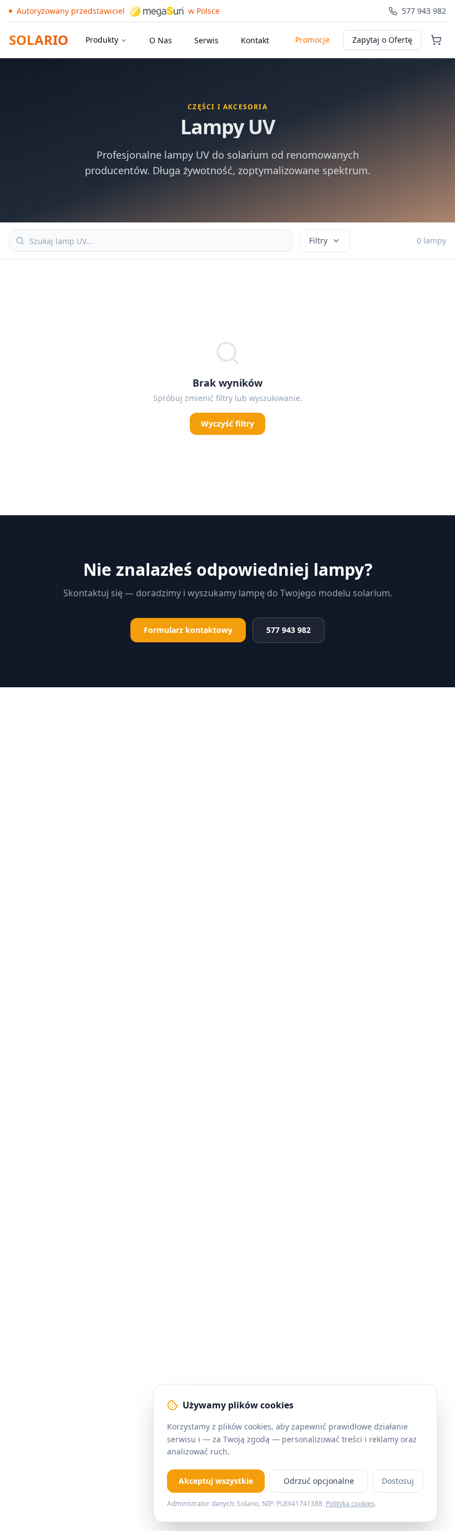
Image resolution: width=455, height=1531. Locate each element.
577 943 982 (288, 630)
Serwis (206, 40)
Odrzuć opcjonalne (319, 1481)
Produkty (101, 39)
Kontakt (255, 40)
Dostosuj (398, 1481)
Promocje (312, 39)
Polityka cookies (350, 1503)
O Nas (160, 40)
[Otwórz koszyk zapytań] (436, 40)
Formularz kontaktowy (188, 630)
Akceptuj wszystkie (216, 1481)
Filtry (318, 240)
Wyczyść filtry (227, 423)
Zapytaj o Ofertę (382, 39)
